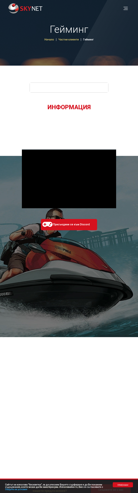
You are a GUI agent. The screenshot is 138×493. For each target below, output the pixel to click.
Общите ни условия (16, 489)
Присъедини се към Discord (71, 224)
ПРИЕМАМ (122, 484)
